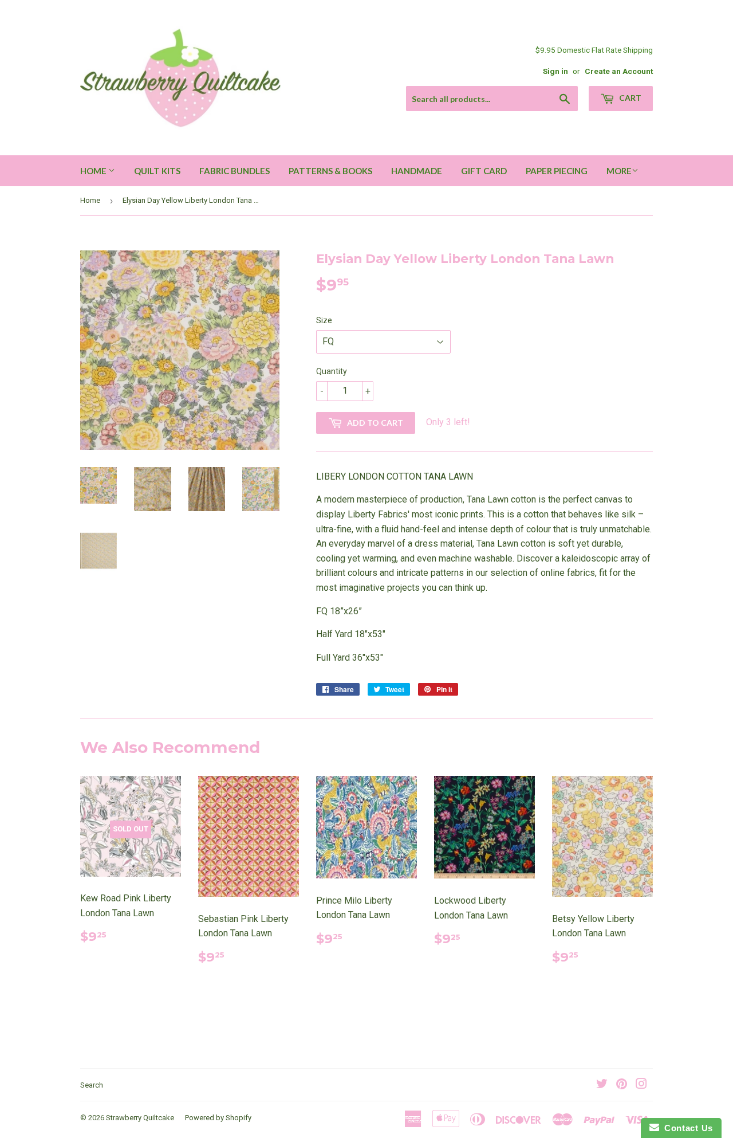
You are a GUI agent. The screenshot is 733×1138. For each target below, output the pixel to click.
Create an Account (619, 71)
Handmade (416, 171)
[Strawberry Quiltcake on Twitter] (602, 1085)
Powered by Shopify (218, 1117)
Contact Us (686, 1128)
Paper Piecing (557, 171)
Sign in (555, 71)
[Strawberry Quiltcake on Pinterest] (622, 1085)
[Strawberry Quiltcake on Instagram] (641, 1085)
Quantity (331, 371)
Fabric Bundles (234, 171)
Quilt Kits (157, 171)
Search (91, 1085)
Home (94, 171)
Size (324, 320)
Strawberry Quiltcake (140, 1117)
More (619, 171)
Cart (629, 98)
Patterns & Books (330, 171)
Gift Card (484, 171)
